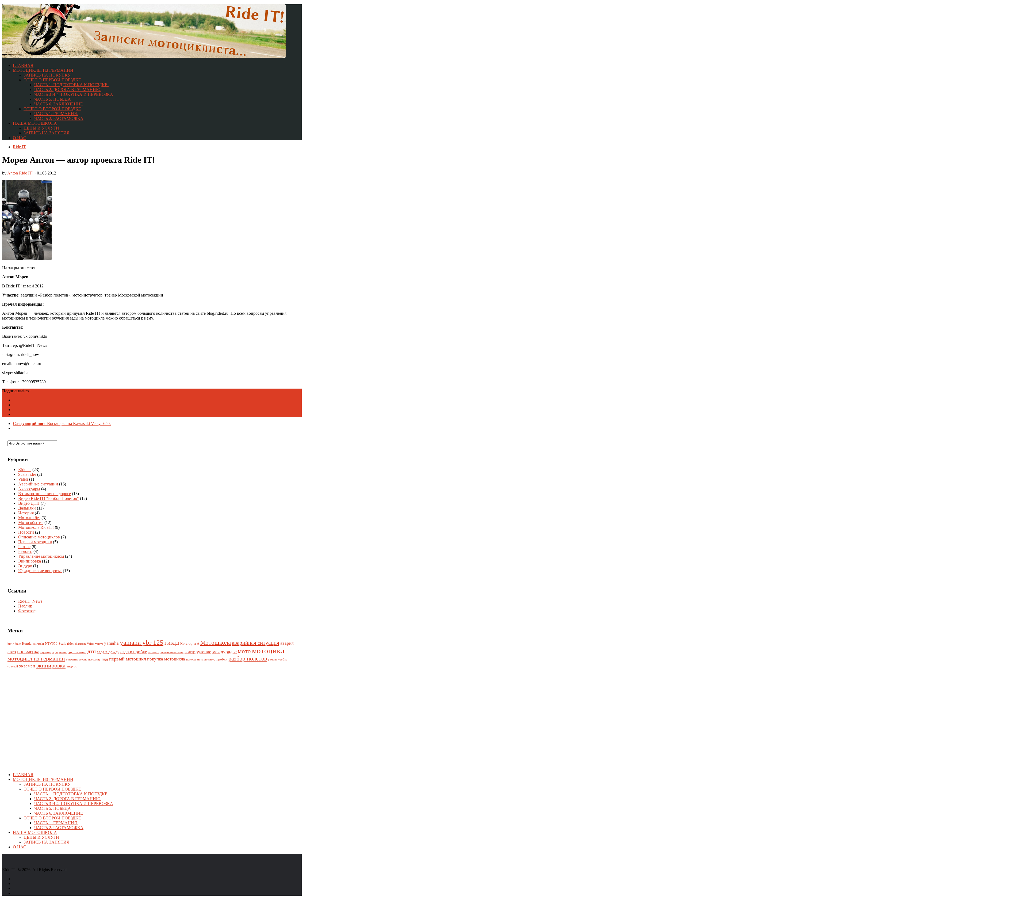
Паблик (25, 606)
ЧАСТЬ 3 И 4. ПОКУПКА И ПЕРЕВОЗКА (73, 94)
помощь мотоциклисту (200, 659)
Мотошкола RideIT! (36, 527)
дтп (91, 651)
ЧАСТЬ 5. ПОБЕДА (52, 99)
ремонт (272, 659)
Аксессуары (29, 489)
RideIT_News (30, 601)
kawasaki (38, 643)
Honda (27, 643)
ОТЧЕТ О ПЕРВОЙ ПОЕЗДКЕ (52, 80)
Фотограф (27, 611)
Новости (26, 532)
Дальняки (27, 508)
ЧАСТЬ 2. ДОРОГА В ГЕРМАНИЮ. (67, 89)
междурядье (224, 651)
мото (244, 651)
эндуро (72, 666)
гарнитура (47, 652)
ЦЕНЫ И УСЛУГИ (41, 128)
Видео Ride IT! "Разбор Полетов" (48, 498)
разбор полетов (247, 658)
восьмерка (28, 651)
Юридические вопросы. (40, 570)
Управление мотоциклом (41, 556)
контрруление (198, 651)
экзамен (27, 666)
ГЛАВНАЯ (23, 65)
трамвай (12, 666)
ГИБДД (171, 643)
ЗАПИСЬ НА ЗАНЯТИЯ (47, 133)
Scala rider (27, 474)
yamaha (111, 643)
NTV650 (51, 643)
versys (99, 643)
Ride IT (19, 147)
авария (287, 643)
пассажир (94, 659)
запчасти (153, 652)
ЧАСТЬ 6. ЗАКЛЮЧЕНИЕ (58, 104)
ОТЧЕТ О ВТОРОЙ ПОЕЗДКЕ (52, 109)
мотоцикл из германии (36, 658)
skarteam (80, 643)
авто (11, 651)
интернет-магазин (171, 652)
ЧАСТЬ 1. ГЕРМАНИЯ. (56, 113)
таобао (282, 659)
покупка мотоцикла (166, 659)
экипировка (51, 665)
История (26, 513)
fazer (18, 643)
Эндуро (25, 566)
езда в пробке (133, 651)
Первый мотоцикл (35, 542)
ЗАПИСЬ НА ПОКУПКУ (47, 75)
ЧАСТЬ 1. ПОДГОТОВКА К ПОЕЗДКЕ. (71, 84)
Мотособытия (30, 522)
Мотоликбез (29, 517)
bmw (10, 643)
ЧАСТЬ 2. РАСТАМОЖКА (58, 118)
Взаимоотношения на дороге (44, 493)
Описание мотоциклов (39, 537)
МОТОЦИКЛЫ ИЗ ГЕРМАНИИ (43, 70)
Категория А (189, 643)
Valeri (23, 479)
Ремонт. (25, 551)
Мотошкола (215, 642)
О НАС (19, 137)
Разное (24, 546)
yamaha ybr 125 (141, 642)
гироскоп (61, 652)
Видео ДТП (29, 503)
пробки (221, 659)
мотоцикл (268, 650)
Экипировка (29, 561)
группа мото (77, 652)
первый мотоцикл (127, 659)
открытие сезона (76, 659)
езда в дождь (108, 652)
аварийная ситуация (255, 643)
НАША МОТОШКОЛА (35, 123)
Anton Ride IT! (20, 173)
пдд (105, 659)
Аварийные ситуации (38, 484)
